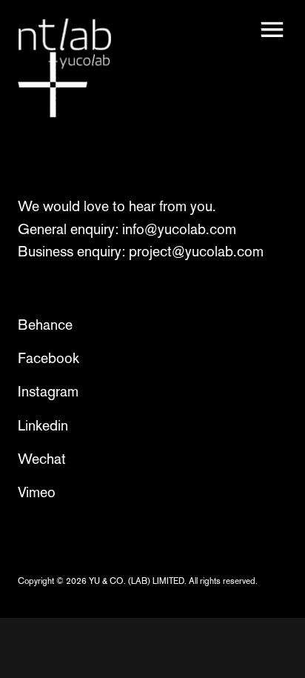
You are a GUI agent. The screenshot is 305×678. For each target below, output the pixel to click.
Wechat (42, 458)
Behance (45, 324)
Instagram (48, 391)
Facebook (48, 358)
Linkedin (43, 425)
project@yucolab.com (196, 251)
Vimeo (37, 492)
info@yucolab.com (179, 229)
